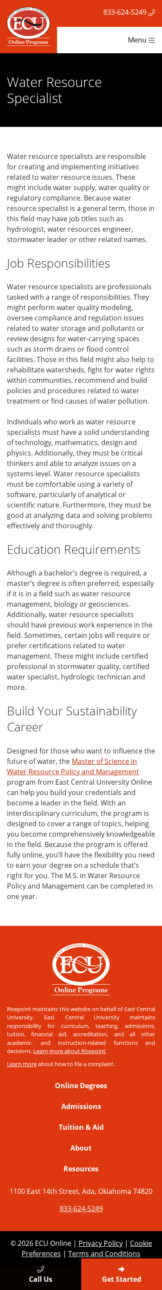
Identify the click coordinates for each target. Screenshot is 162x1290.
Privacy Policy (101, 1243)
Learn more (22, 1064)
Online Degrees (81, 1085)
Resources (81, 1169)
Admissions (81, 1106)
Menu (138, 40)
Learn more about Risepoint (69, 1051)
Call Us (40, 1279)
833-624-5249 (125, 12)
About (81, 1148)
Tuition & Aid (81, 1127)
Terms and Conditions (104, 1253)
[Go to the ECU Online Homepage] (28, 26)
